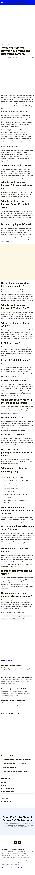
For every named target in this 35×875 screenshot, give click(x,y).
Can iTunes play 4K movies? (11, 665)
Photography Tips (7, 795)
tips (24, 618)
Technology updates (15, 618)
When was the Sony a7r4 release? (14, 763)
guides (26, 616)
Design (3, 782)
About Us (20, 867)
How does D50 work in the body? (13, 700)
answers (13, 616)
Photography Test (7, 792)
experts (20, 616)
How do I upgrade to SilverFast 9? (13, 689)
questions (5, 618)
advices (7, 616)
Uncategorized (6, 801)
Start (3, 867)
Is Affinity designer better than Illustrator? (17, 677)
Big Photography (17, 2)
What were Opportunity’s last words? (16, 771)
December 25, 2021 (6, 57)
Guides (7, 44)
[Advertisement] (17, 24)
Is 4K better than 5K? (10, 767)
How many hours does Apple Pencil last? (17, 759)
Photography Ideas (7, 788)
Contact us (13, 867)
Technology (5, 798)
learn (31, 616)
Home (2, 44)
